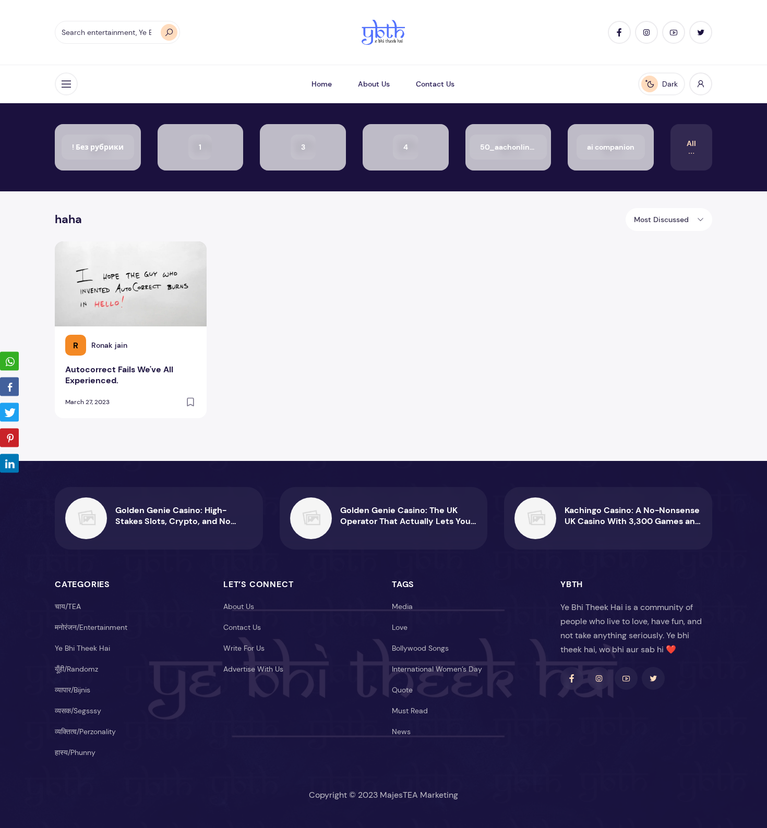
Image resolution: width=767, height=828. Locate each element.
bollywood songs (420, 648)
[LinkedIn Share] (9, 463)
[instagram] (646, 32)
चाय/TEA (68, 606)
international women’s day (437, 669)
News (401, 731)
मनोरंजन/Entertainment (91, 627)
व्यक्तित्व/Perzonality (85, 731)
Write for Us (244, 648)
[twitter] (700, 32)
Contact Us (435, 84)
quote (402, 690)
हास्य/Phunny (75, 752)
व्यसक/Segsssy (78, 710)
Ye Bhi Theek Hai (82, 648)
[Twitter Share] (9, 412)
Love (400, 627)
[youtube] (673, 32)
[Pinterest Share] (9, 438)
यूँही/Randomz (76, 669)
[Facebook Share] (9, 387)
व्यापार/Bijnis (72, 690)
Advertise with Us (253, 669)
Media (402, 606)
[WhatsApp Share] (9, 361)
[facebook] (619, 32)
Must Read (410, 710)
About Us (374, 84)
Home (321, 84)
